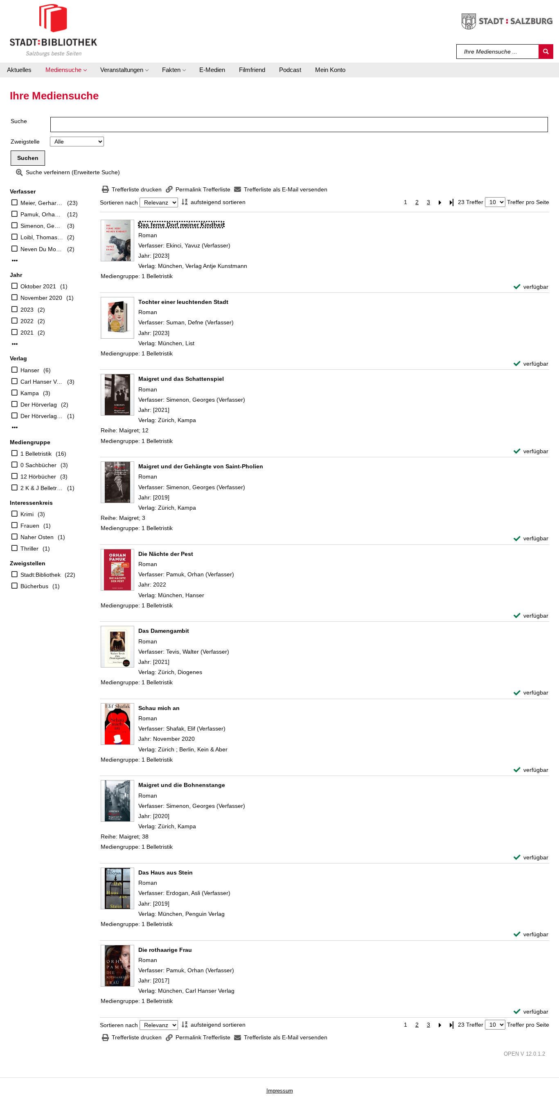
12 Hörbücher (38, 476)
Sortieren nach (119, 202)
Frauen (29, 525)
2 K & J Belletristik (41, 488)
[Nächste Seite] (440, 202)
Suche (19, 121)
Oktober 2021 (38, 286)
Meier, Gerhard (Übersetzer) (41, 203)
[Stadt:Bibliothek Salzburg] (53, 30)
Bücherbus (34, 586)
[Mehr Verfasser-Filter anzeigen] (15, 260)
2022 (27, 321)
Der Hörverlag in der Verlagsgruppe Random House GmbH (41, 416)
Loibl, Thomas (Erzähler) (41, 237)
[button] (66, 70)
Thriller (29, 548)
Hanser (29, 370)
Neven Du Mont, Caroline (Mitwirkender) (41, 249)
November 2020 (41, 298)
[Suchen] (546, 51)
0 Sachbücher (38, 465)
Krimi (27, 514)
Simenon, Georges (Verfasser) (41, 226)
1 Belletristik (36, 453)
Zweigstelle (25, 141)
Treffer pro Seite (528, 202)
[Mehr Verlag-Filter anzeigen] (15, 427)
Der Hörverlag (38, 404)
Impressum (279, 1091)
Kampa (29, 393)
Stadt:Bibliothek (40, 574)
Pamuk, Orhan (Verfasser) (41, 214)
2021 (27, 332)
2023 (27, 309)
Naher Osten (37, 537)
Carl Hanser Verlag (41, 381)
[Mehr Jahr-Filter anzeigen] (15, 344)
